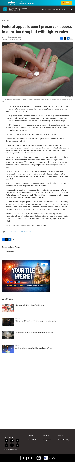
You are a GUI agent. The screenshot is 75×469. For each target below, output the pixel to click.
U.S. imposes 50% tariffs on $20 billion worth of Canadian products (36, 321)
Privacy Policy (47, 440)
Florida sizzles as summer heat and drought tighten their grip (34, 332)
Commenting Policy (63, 440)
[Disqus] (37, 404)
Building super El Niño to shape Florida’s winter (30, 305)
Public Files (61, 435)
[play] (5, 9)
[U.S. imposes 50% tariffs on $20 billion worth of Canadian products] (8, 322)
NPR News (17, 318)
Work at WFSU (32, 440)
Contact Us (46, 435)
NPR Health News (26, 232)
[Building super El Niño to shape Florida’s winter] (8, 308)
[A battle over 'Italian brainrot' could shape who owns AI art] (8, 349)
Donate (67, 3)
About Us (30, 435)
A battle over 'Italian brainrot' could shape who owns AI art (33, 348)
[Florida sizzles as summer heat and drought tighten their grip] (8, 335)
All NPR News (6, 20)
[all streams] (72, 9)
